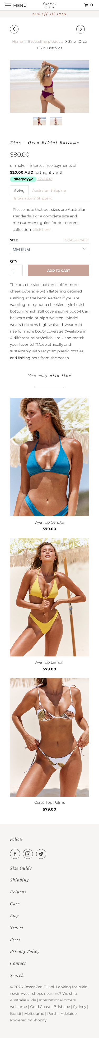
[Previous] (15, 29)
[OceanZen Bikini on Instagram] (29, 854)
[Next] (81, 29)
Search (17, 975)
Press (15, 939)
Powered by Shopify (28, 1020)
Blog (14, 915)
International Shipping (33, 198)
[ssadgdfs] (49, 86)
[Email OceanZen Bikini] (42, 854)
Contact (18, 963)
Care (15, 903)
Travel (16, 927)
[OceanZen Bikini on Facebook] (16, 854)
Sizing (19, 190)
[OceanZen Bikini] (49, 5)
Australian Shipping (49, 190)
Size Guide (75, 240)
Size (14, 240)
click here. (42, 229)
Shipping (19, 880)
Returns (18, 891)
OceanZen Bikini (39, 987)
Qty (13, 261)
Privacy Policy (25, 951)
